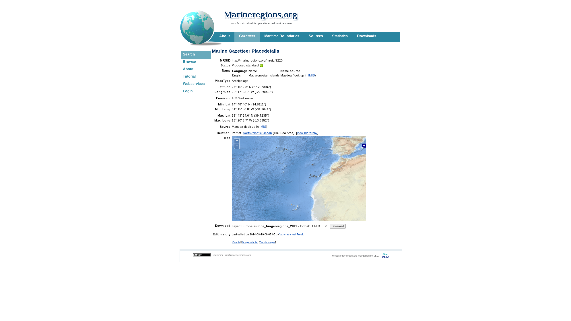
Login (188, 91)
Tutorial (189, 76)
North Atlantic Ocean (257, 133)
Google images (267, 242)
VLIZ (376, 255)
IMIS (311, 75)
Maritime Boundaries (281, 36)
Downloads (366, 36)
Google (236, 242)
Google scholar (250, 242)
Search (189, 54)
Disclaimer (217, 255)
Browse (189, 62)
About (224, 36)
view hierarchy (307, 133)
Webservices (194, 84)
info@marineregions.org (238, 255)
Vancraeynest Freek (291, 234)
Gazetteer (247, 36)
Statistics (340, 36)
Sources (316, 36)
